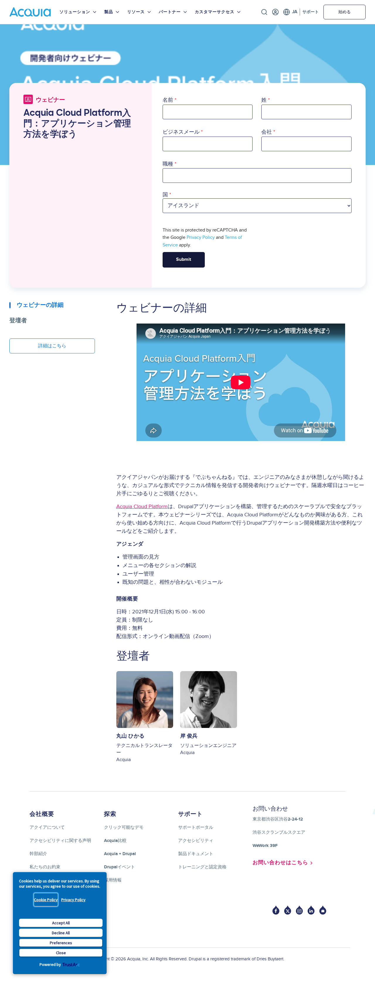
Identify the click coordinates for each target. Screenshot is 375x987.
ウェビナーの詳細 (40, 305)
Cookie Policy (46, 899)
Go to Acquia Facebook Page (276, 910)
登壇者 (18, 320)
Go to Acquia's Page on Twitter (287, 910)
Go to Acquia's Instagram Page (299, 910)
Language (290, 12)
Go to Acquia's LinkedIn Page (311, 910)
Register (275, 12)
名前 (168, 100)
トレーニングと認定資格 (202, 867)
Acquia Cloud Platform (142, 506)
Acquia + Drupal (120, 854)
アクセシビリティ (195, 840)
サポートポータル (195, 827)
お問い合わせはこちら (280, 863)
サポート (310, 11)
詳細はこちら (52, 346)
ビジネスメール (181, 132)
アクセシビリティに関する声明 (60, 840)
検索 (264, 12)
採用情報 (113, 880)
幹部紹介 (38, 854)
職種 (168, 164)
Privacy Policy (73, 899)
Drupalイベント (119, 867)
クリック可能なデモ (124, 827)
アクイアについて (47, 827)
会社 (266, 132)
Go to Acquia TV (323, 910)
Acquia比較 (115, 840)
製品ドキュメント (195, 854)
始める (344, 11)
